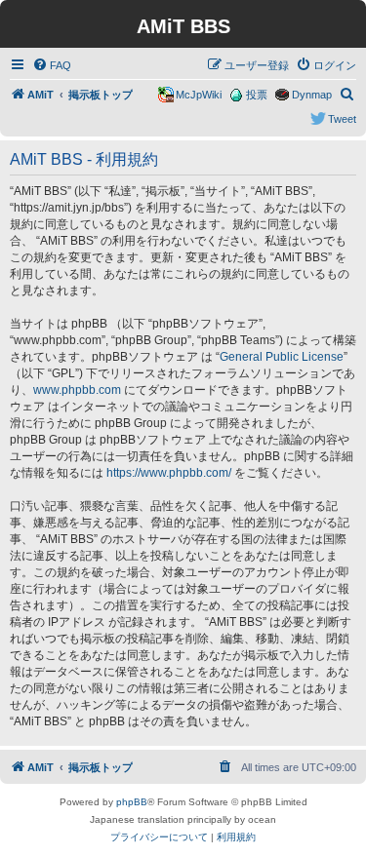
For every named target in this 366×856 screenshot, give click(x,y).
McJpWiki (199, 94)
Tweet (342, 119)
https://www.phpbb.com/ (168, 473)
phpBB (131, 802)
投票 (256, 94)
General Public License (282, 357)
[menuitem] (51, 65)
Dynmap (312, 94)
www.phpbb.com (77, 390)
